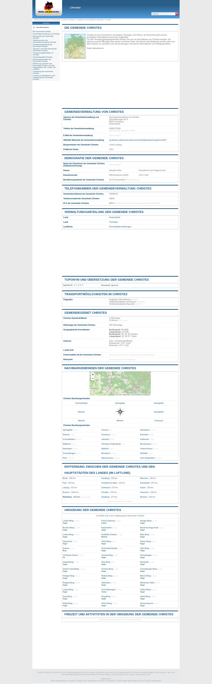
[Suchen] (176, 13)
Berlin (65, 478)
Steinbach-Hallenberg (110, 444)
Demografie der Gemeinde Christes (94, 158)
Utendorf (105, 439)
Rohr (65, 458)
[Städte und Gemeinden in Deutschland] (49, 13)
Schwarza (158, 421)
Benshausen (145, 444)
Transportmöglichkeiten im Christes (95, 294)
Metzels (81, 412)
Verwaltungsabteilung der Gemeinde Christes (104, 212)
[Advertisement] (120, 85)
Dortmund (105, 488)
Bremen (66, 492)
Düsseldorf (145, 483)
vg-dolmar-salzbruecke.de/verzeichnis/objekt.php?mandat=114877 (138, 140)
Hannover (144, 492)
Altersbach (144, 430)
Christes (75, 7)
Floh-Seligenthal (147, 458)
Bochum (143, 497)
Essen (143, 488)
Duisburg (105, 497)
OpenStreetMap (136, 394)
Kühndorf (144, 435)
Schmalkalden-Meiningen (120, 227)
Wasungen (67, 449)
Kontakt (72, 681)
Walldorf (104, 449)
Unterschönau (146, 449)
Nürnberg (67, 497)
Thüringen (113, 222)
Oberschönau (107, 458)
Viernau (104, 430)
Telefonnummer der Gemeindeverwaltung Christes (107, 188)
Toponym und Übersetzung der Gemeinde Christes (106, 279)
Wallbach (67, 444)
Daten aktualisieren (95, 48)
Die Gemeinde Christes (83, 27)
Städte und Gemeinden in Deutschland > (48, 20)
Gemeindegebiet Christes (85, 312)
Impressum (105, 679)
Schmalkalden (81, 403)
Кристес (115, 285)
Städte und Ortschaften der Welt (91, 681)
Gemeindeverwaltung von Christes (94, 111)
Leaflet (119, 394)
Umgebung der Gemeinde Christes (92, 510)
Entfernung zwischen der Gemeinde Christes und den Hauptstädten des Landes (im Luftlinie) (44, 66)
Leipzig (66, 488)
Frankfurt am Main (109, 483)
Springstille (120, 403)
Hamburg (105, 478)
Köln (65, 483)
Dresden (105, 492)
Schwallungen (69, 453)
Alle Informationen (42, 27)
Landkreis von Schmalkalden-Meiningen (90, 20)
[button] (93, 375)
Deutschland (114, 217)
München (144, 478)
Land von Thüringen (68, 20)
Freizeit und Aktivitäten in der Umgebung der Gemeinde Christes (118, 614)
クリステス (78, 285)
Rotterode (144, 439)
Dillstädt (143, 453)
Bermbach (105, 453)
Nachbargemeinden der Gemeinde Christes (100, 368)
